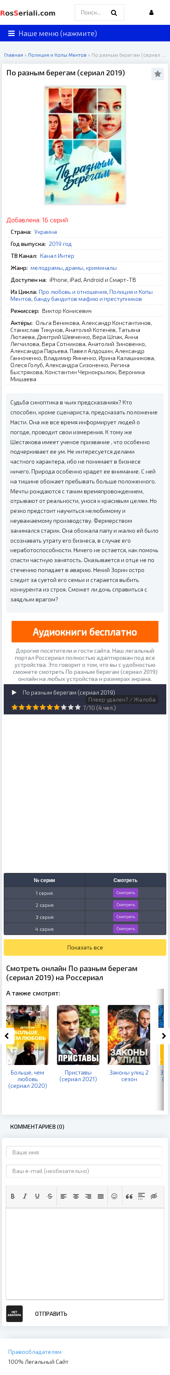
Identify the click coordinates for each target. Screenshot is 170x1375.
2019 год (60, 243)
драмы (74, 267)
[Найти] (114, 12)
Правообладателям (34, 1351)
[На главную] (29, 12)
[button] (13, 1196)
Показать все (85, 947)
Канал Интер (57, 255)
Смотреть (125, 892)
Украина (45, 231)
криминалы (101, 267)
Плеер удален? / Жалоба (122, 699)
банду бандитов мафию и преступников (88, 298)
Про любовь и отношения (73, 291)
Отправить (51, 1313)
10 (77, 707)
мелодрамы (47, 267)
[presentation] (12, 1196)
